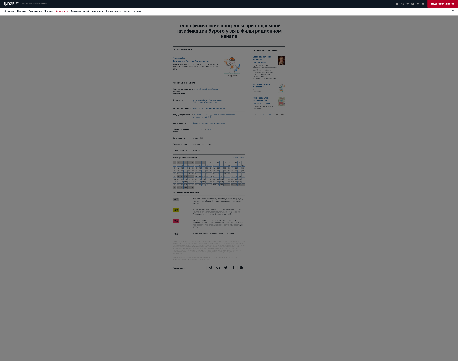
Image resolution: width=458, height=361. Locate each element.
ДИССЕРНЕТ (11, 4)
